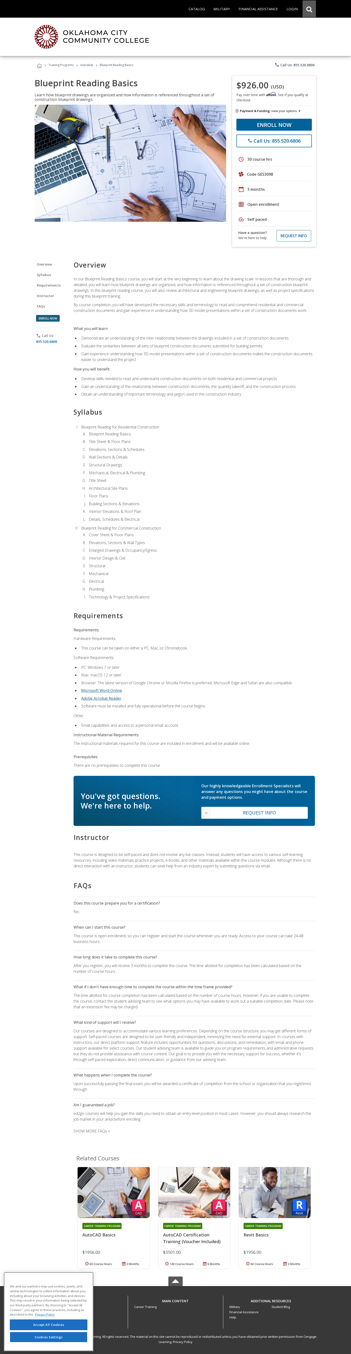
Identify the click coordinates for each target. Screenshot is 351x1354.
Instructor (45, 295)
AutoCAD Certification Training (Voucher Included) (192, 1238)
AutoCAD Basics (99, 1235)
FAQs (41, 306)
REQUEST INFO (294, 235)
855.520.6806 (46, 341)
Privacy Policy (182, 1342)
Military (234, 1307)
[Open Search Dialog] (309, 8)
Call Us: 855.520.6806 (294, 64)
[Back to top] (175, 1299)
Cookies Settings (49, 1337)
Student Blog (280, 1307)
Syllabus (44, 275)
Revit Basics (256, 1235)
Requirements (49, 285)
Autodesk (86, 65)
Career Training (145, 1307)
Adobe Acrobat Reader (101, 698)
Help (232, 1317)
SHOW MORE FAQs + (92, 1131)
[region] (48, 1311)
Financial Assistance (244, 1312)
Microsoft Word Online (101, 690)
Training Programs (61, 65)
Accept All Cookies (48, 1325)
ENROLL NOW (274, 124)
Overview (44, 264)
